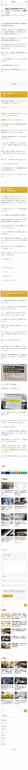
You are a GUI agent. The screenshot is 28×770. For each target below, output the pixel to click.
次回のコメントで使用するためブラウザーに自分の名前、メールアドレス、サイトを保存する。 (14, 591)
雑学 (4, 744)
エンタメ (5, 723)
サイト (4, 586)
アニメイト (6, 280)
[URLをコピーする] (25, 473)
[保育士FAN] (14, 1)
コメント (5, 559)
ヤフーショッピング (8, 267)
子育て (4, 738)
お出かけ (5, 726)
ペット (4, 741)
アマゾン (5, 271)
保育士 (4, 720)
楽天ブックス (6, 276)
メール (5, 581)
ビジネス (5, 732)
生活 (8, 15)
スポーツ (5, 729)
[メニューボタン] (1, 1)
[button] (3, 473)
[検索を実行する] (25, 605)
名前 (4, 576)
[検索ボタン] (26, 1)
